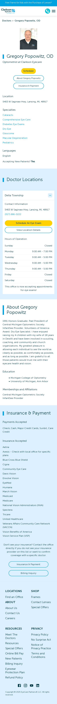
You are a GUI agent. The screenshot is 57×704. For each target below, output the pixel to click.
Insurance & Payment (28, 86)
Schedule (28, 70)
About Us (11, 608)
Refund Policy (14, 677)
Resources (12, 643)
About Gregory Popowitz (28, 78)
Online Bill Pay (14, 653)
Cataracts (8, 115)
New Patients (13, 658)
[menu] (53, 11)
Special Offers (40, 607)
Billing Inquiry (28, 573)
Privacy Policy (39, 634)
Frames (35, 597)
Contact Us (12, 613)
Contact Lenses (41, 602)
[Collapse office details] (50, 195)
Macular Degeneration (15, 138)
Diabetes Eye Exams (13, 124)
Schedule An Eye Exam (28, 223)
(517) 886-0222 (13, 214)
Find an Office (14, 597)
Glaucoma (8, 133)
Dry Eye (7, 128)
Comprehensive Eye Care (16, 119)
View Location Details (28, 230)
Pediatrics (8, 142)
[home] (8, 11)
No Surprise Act (41, 639)
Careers (10, 618)
